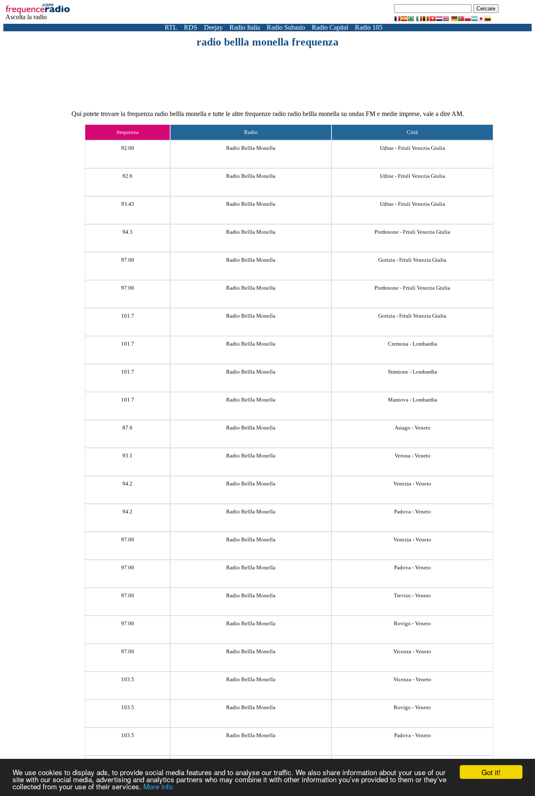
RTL (171, 27)
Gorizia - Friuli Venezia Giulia (412, 260)
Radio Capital (330, 27)
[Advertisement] (267, 71)
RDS (190, 27)
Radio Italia (244, 27)
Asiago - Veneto (413, 428)
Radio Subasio (286, 27)
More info (158, 786)
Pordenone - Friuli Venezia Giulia (412, 232)
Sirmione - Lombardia (412, 372)
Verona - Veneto (413, 455)
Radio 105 (368, 27)
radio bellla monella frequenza (267, 42)
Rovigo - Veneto (412, 623)
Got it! (491, 772)
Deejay (213, 27)
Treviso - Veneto (412, 595)
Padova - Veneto (412, 511)
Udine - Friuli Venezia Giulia (412, 148)
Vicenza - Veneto (412, 651)
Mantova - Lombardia (412, 400)
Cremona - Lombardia (412, 344)
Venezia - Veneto (412, 483)
